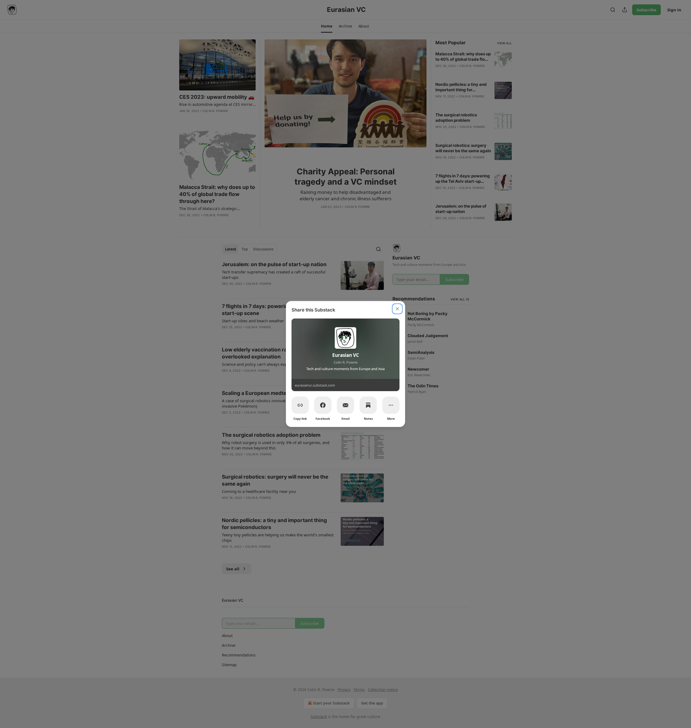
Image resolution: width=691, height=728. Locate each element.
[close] (397, 308)
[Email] (345, 405)
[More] (390, 405)
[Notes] (368, 405)
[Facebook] (322, 405)
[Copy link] (300, 405)
